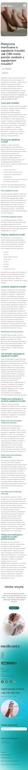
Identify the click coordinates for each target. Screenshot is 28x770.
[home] (6, 6)
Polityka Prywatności (6, 754)
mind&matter (16, 764)
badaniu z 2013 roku (17, 430)
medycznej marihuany (20, 395)
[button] (24, 5)
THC (23, 376)
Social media (4, 679)
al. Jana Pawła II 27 (5, 670)
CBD (2, 378)
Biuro (2, 668)
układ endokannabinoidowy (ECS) (11, 361)
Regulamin (3, 752)
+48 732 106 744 (10, 693)
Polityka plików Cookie (6, 757)
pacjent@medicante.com (7, 676)
